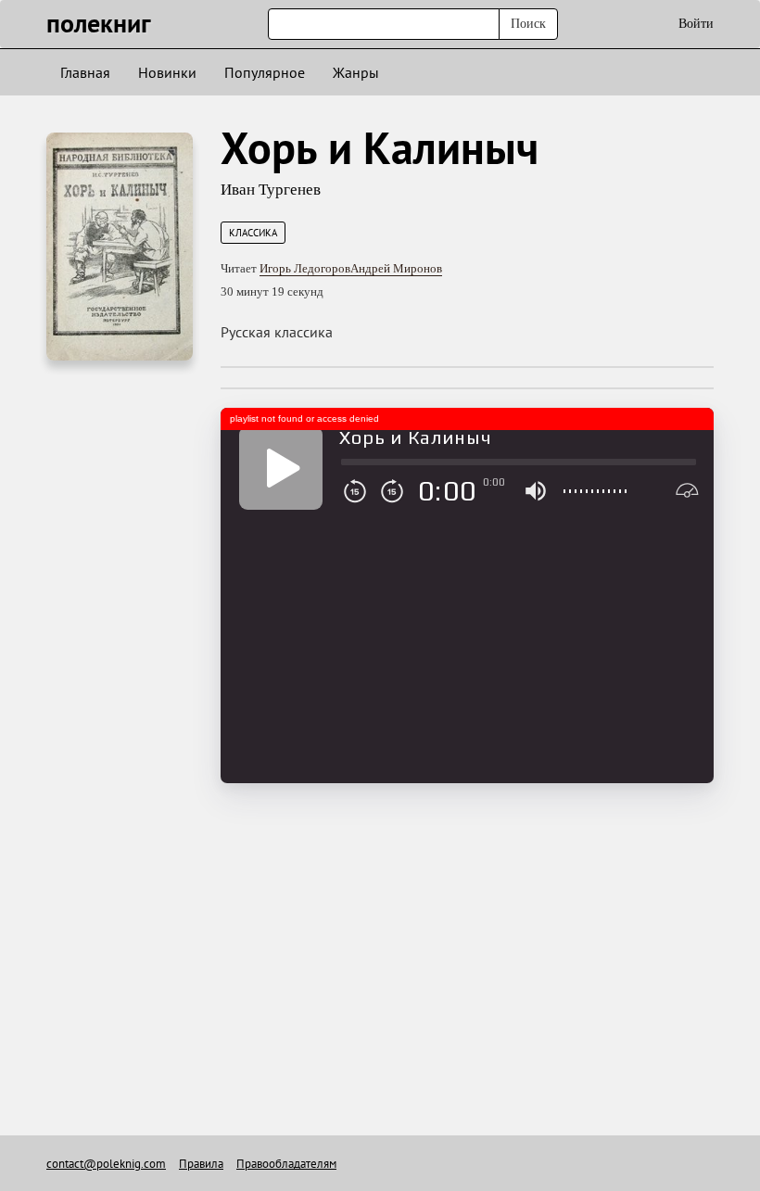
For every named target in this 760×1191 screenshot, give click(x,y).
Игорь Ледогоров (305, 268)
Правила (201, 1164)
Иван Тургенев (271, 189)
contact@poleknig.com (106, 1164)
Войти (696, 24)
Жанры (356, 72)
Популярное (264, 72)
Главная (85, 72)
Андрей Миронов (396, 268)
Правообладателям (286, 1164)
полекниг (98, 23)
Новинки (167, 72)
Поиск (528, 24)
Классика (253, 232)
